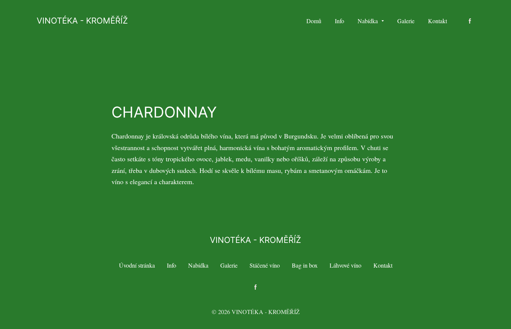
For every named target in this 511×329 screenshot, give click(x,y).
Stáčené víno (265, 265)
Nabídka (198, 265)
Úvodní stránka (137, 265)
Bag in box (305, 265)
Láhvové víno (345, 265)
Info (171, 265)
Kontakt (382, 265)
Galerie (229, 265)
